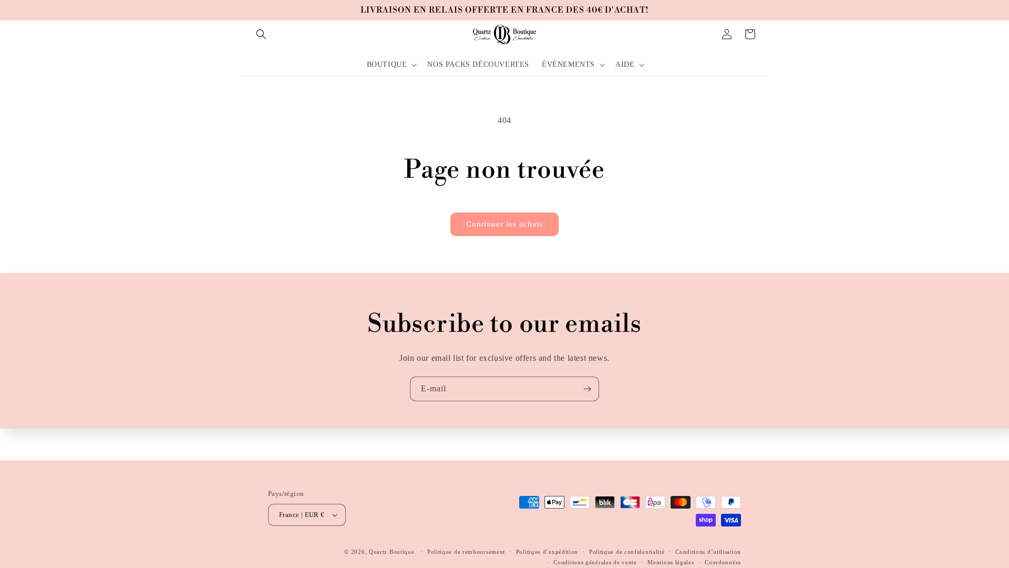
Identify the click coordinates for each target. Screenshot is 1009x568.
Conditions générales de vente (594, 562)
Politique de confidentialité (627, 552)
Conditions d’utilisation (708, 552)
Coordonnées (723, 562)
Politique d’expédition (547, 552)
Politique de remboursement (466, 552)
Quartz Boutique (392, 552)
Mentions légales (670, 562)
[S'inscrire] (587, 389)
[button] (261, 34)
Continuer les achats (504, 224)
